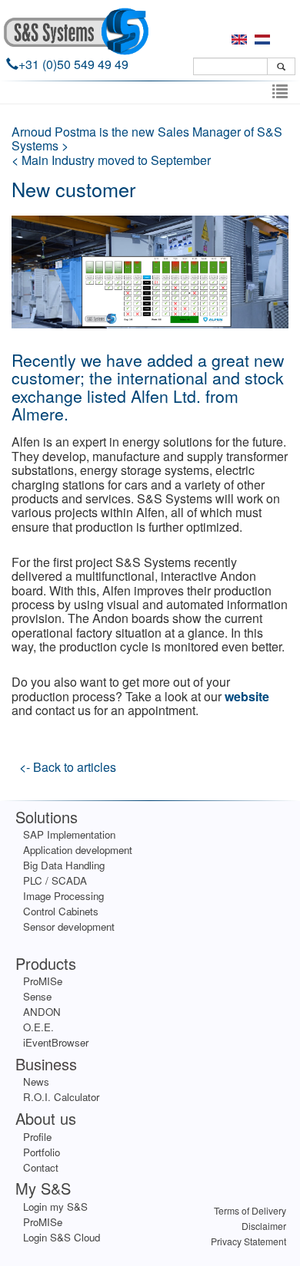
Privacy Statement (248, 1241)
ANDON (42, 1011)
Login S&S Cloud (61, 1237)
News (36, 1081)
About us (45, 1118)
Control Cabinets (60, 911)
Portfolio (41, 1152)
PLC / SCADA (55, 880)
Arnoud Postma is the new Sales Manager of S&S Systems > (147, 138)
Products (45, 963)
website (247, 696)
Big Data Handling (64, 865)
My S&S (43, 1188)
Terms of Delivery (250, 1210)
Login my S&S (55, 1206)
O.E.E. (38, 1027)
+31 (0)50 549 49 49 (73, 64)
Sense (37, 996)
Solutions (46, 817)
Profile (37, 1136)
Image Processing (63, 896)
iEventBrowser (55, 1042)
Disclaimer (264, 1225)
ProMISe (42, 981)
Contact (40, 1167)
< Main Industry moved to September (111, 160)
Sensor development (69, 926)
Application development (77, 849)
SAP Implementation (69, 834)
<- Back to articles (67, 767)
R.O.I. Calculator (61, 1097)
